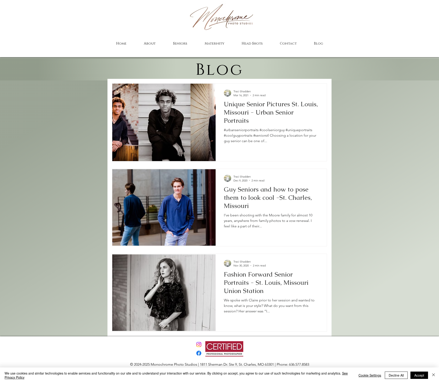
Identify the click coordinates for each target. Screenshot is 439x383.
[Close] (433, 375)
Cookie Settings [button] (370, 375)
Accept (419, 375)
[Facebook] (198, 353)
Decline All (396, 375)
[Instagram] (198, 344)
